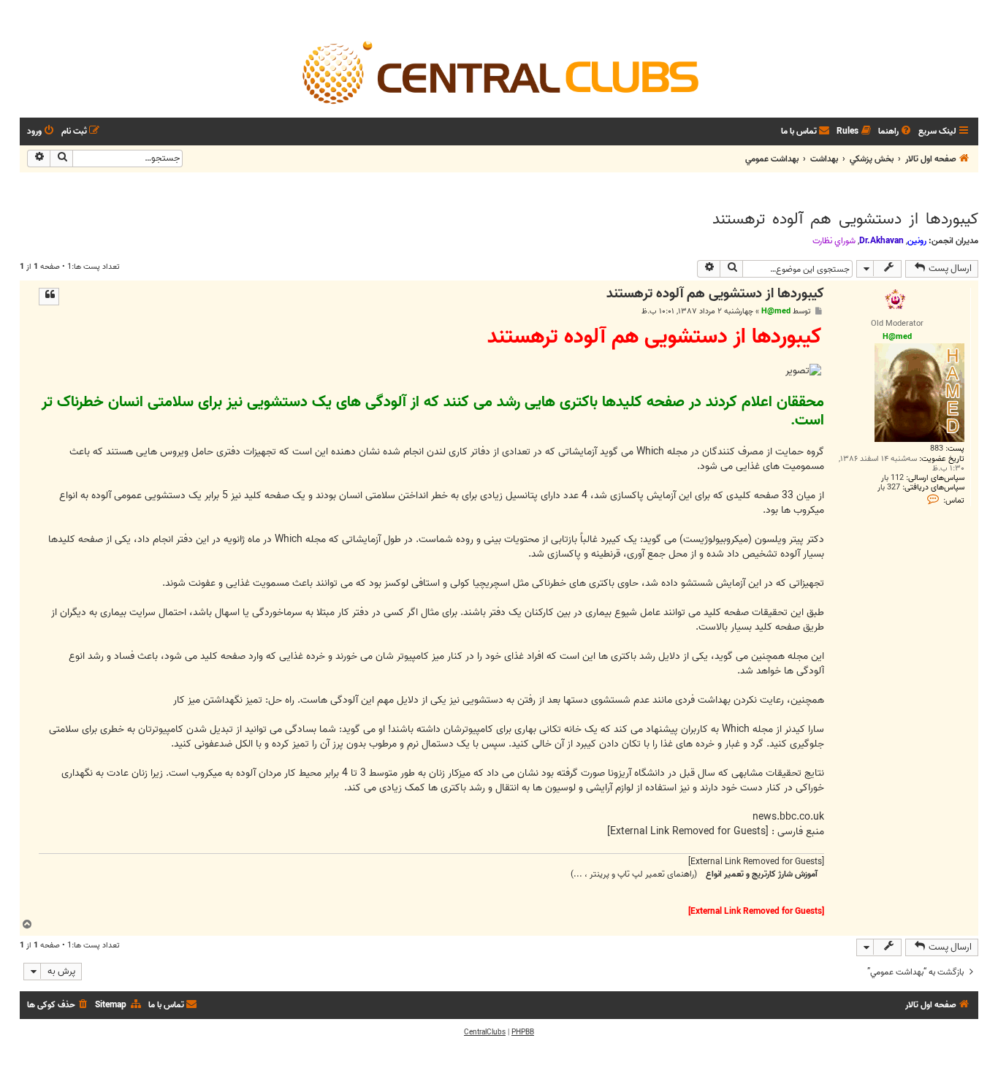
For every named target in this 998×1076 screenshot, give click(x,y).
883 (936, 449)
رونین (916, 241)
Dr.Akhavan (881, 241)
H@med (776, 311)
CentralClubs (485, 1032)
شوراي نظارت (834, 241)
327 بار (888, 487)
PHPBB (522, 1032)
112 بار (892, 478)
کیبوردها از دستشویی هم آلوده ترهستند (845, 219)
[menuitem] (895, 132)
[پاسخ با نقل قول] (49, 296)
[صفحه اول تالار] (499, 71)
